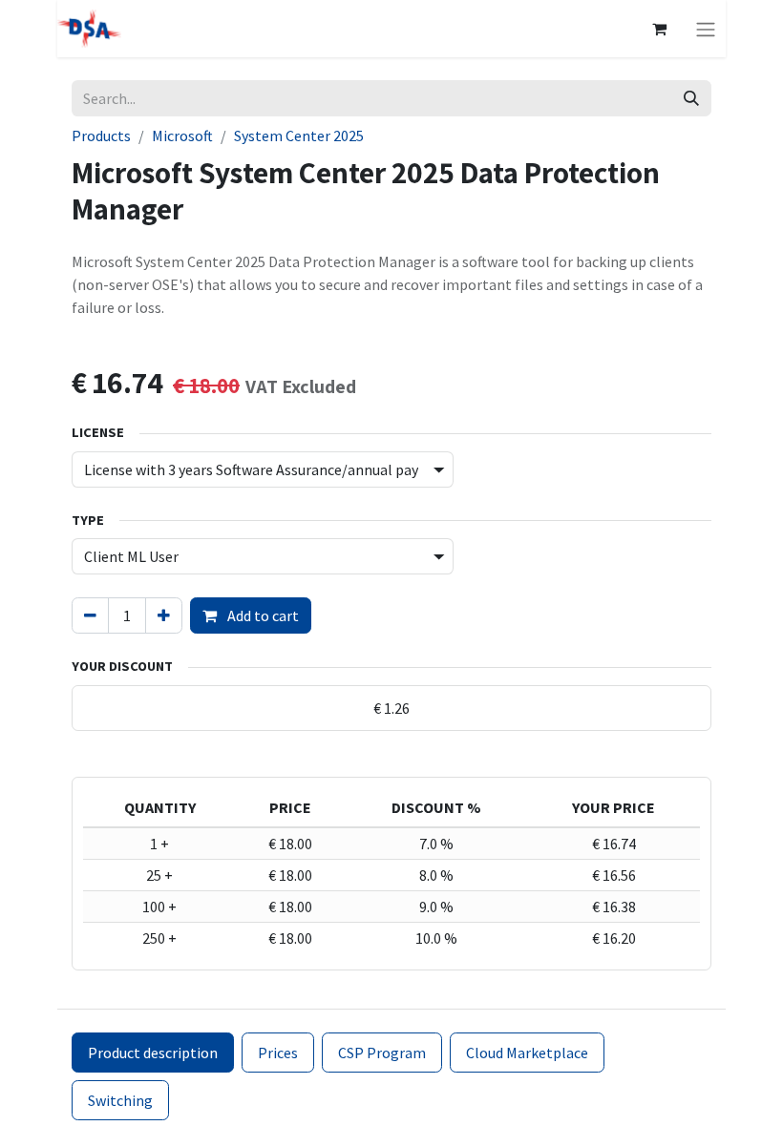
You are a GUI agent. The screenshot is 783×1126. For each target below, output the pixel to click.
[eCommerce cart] (659, 29)
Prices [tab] (278, 1052)
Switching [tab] (120, 1100)
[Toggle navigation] (706, 29)
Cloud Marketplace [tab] (527, 1052)
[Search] (691, 98)
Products (101, 135)
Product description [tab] (153, 1052)
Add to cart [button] (261, 615)
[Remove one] (90, 615)
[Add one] (163, 615)
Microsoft (182, 135)
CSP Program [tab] (382, 1052)
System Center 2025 (299, 135)
